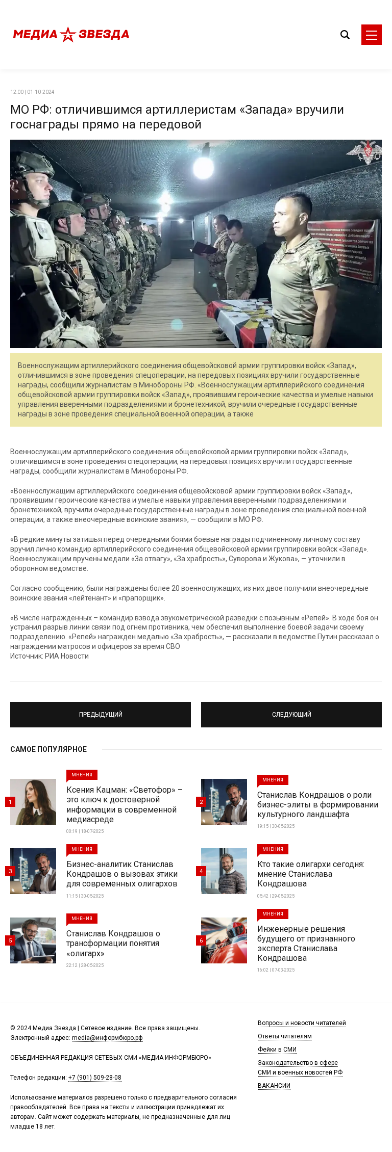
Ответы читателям (285, 1036)
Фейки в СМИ (277, 1049)
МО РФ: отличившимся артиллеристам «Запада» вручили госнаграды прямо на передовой (177, 117)
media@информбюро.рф (107, 1037)
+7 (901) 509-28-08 (94, 1077)
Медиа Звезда (71, 34)
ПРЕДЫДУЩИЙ (101, 710)
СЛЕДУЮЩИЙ (291, 710)
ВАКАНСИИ (274, 1085)
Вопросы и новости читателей (302, 1023)
